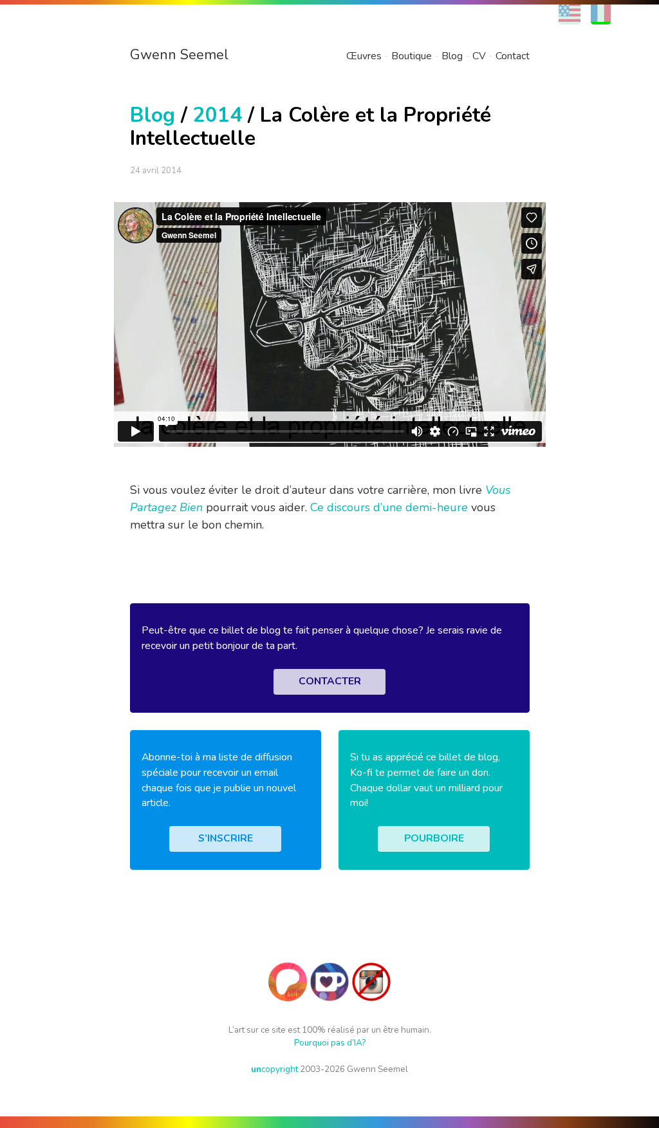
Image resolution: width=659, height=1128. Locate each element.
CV (479, 56)
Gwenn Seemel (179, 54)
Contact (513, 56)
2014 (217, 115)
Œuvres (364, 56)
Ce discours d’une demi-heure (389, 507)
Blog (452, 56)
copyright (274, 1069)
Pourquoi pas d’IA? (330, 1043)
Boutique (411, 56)
